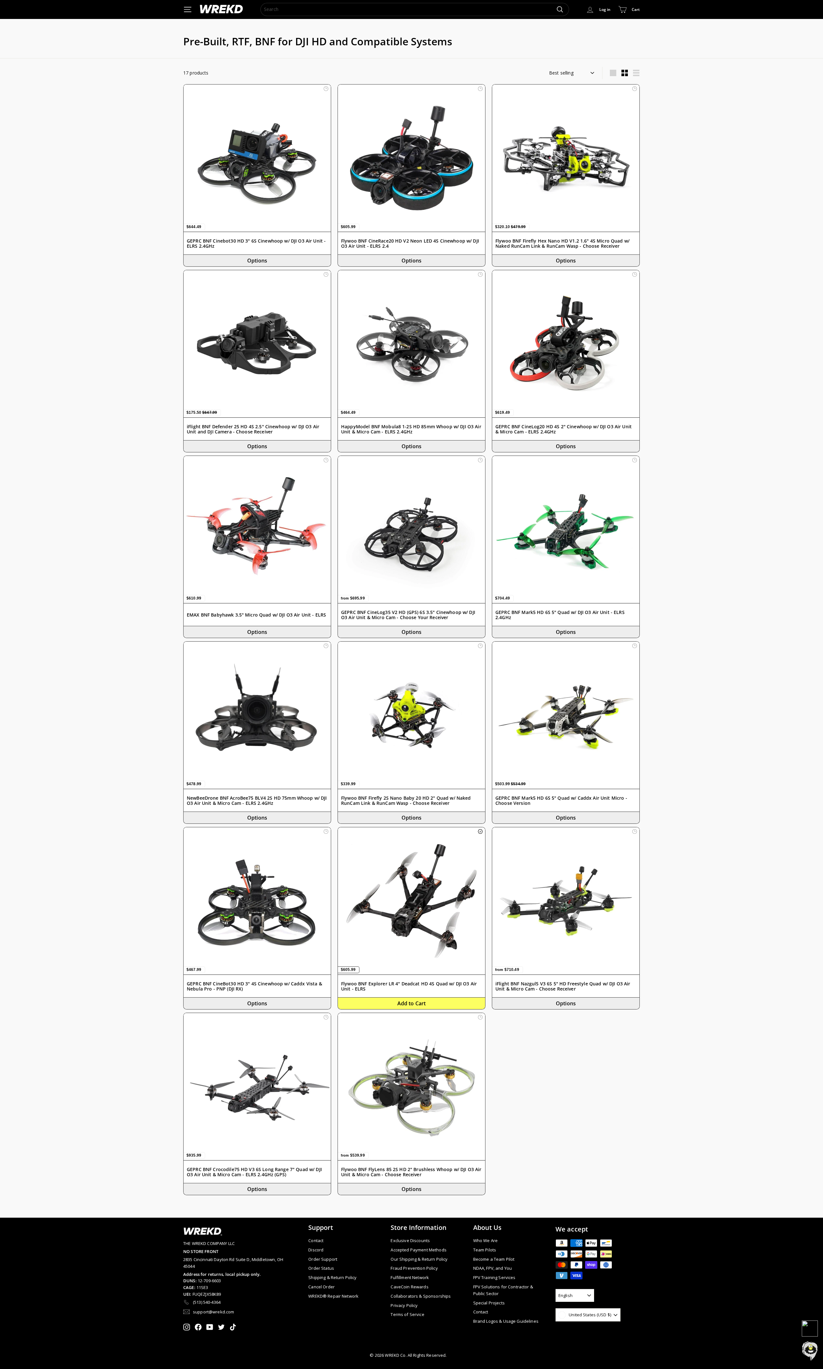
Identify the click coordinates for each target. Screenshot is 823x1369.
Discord (315, 1250)
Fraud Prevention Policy (414, 1268)
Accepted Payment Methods (418, 1250)
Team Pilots (484, 1250)
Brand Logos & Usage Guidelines (505, 1321)
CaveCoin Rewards (409, 1287)
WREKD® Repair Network (333, 1296)
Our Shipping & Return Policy (419, 1259)
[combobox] (414, 9)
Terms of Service (407, 1314)
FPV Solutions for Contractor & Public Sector (503, 1290)
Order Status (321, 1268)
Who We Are (485, 1240)
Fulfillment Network (410, 1277)
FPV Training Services (494, 1277)
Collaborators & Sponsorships (421, 1296)
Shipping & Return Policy (332, 1277)
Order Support (322, 1259)
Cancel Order (321, 1287)
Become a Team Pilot (494, 1259)
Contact (315, 1240)
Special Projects (489, 1303)
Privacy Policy (404, 1305)
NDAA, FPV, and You (492, 1268)
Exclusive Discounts (410, 1240)
